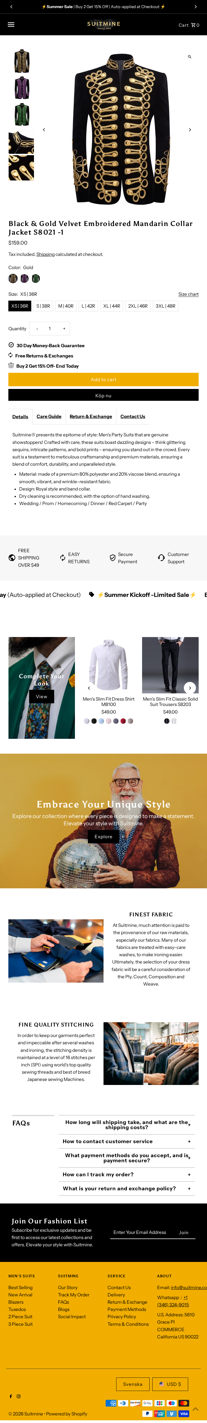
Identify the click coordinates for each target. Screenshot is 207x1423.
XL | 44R (111, 306)
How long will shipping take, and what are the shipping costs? (126, 1124)
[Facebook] (10, 1396)
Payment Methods (127, 1309)
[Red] (123, 721)
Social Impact (72, 1316)
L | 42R (88, 306)
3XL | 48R (165, 306)
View (41, 696)
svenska (133, 1384)
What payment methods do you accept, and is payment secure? (127, 1158)
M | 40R (66, 306)
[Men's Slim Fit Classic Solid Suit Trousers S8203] (170, 665)
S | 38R (43, 306)
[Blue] (101, 721)
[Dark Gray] (116, 721)
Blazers (15, 1302)
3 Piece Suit (20, 1324)
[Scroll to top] (195, 1409)
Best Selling (20, 1287)
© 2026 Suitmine (26, 1414)
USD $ (174, 1384)
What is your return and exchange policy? (119, 1188)
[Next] (195, 7)
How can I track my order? (98, 1174)
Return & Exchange (91, 416)
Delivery (116, 1294)
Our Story (68, 1287)
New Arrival (20, 1294)
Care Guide (49, 416)
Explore (104, 836)
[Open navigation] (43, 24)
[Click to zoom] (190, 57)
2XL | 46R (138, 306)
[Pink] (108, 721)
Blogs (64, 1309)
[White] (86, 721)
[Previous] (12, 7)
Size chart (188, 294)
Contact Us (132, 416)
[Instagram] (17, 1396)
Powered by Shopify (66, 1414)
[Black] (94, 721)
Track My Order (73, 1294)
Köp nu (103, 395)
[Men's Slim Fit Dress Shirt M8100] (108, 665)
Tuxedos (17, 1309)
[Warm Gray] (130, 721)
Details (20, 416)
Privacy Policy (122, 1316)
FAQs (63, 1302)
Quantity (17, 328)
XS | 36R (19, 306)
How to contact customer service (108, 1141)
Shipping (45, 254)
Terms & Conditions (128, 1324)
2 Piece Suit (20, 1316)
